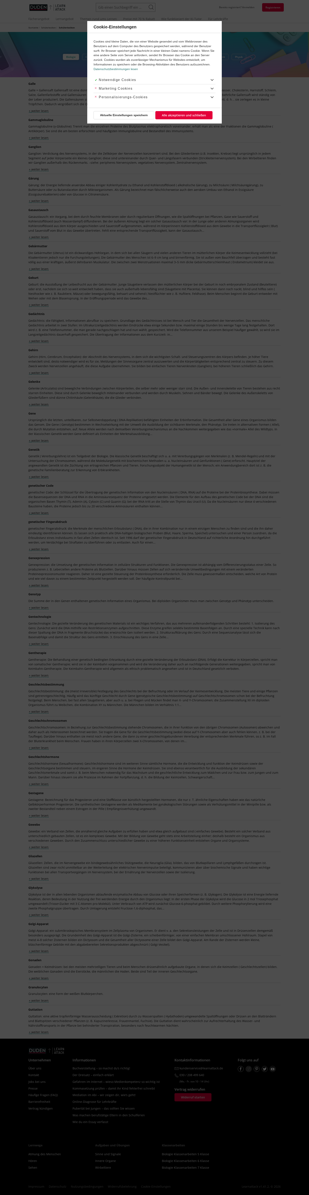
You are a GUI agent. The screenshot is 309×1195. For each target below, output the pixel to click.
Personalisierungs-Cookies (123, 97)
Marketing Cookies (115, 88)
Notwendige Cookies (117, 80)
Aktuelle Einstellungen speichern (124, 115)
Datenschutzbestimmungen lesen (116, 69)
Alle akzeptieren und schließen (184, 115)
